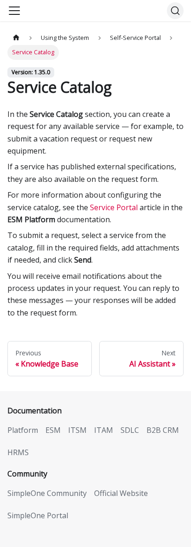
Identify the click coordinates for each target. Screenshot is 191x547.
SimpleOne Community (47, 493)
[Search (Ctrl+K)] (175, 10)
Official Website (121, 493)
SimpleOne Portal (37, 515)
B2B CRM (162, 430)
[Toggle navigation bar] (14, 11)
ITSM (77, 430)
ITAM (103, 430)
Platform (22, 430)
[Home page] (16, 38)
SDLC (130, 430)
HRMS (18, 452)
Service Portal (114, 207)
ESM (53, 430)
